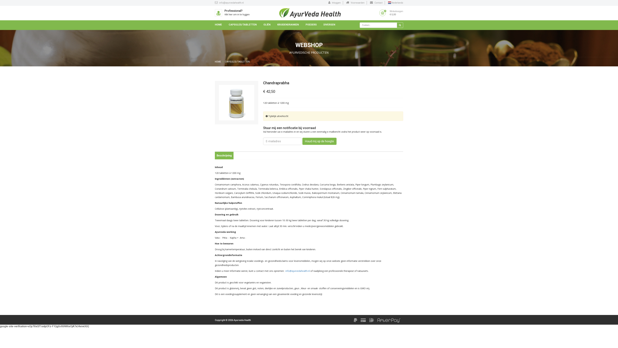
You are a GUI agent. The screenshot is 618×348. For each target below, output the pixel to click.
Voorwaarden (358, 2)
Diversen (329, 24)
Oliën (267, 24)
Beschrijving (224, 155)
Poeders (311, 24)
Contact (379, 2)
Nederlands (397, 2)
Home (218, 24)
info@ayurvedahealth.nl (231, 2)
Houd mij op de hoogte (319, 141)
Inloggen (336, 2)
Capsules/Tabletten (243, 24)
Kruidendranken (288, 24)
